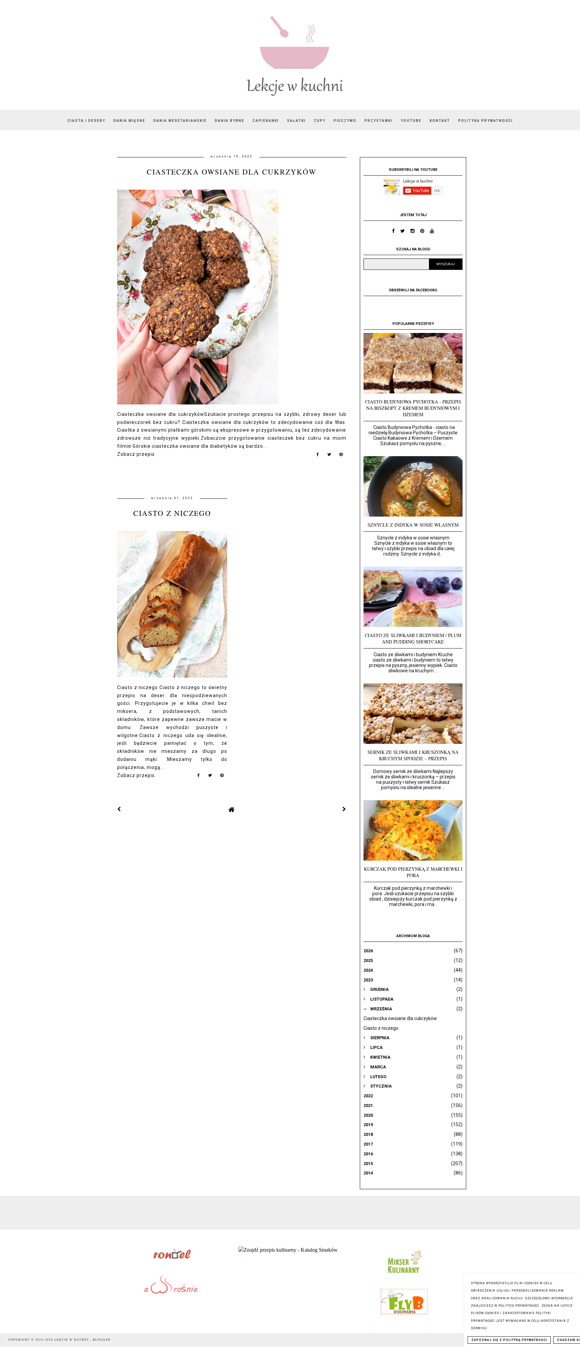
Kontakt (440, 121)
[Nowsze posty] (119, 809)
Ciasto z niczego (172, 513)
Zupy (320, 121)
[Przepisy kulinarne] (404, 1275)
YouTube (411, 121)
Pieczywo (345, 121)
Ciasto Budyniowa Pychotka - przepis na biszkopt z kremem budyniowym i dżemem (413, 408)
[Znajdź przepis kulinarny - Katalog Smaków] (288, 1250)
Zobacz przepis (136, 454)
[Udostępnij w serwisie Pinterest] (341, 455)
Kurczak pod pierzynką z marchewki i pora (413, 872)
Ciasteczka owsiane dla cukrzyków (232, 172)
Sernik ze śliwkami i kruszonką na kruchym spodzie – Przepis (413, 755)
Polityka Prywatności (485, 121)
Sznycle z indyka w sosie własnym (413, 525)
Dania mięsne (129, 121)
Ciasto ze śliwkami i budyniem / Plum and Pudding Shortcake (413, 638)
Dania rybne (229, 121)
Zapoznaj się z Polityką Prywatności (509, 1340)
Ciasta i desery (86, 121)
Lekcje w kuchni (72, 1339)
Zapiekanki (265, 121)
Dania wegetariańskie (180, 121)
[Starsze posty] (344, 809)
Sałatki (296, 121)
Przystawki (379, 121)
